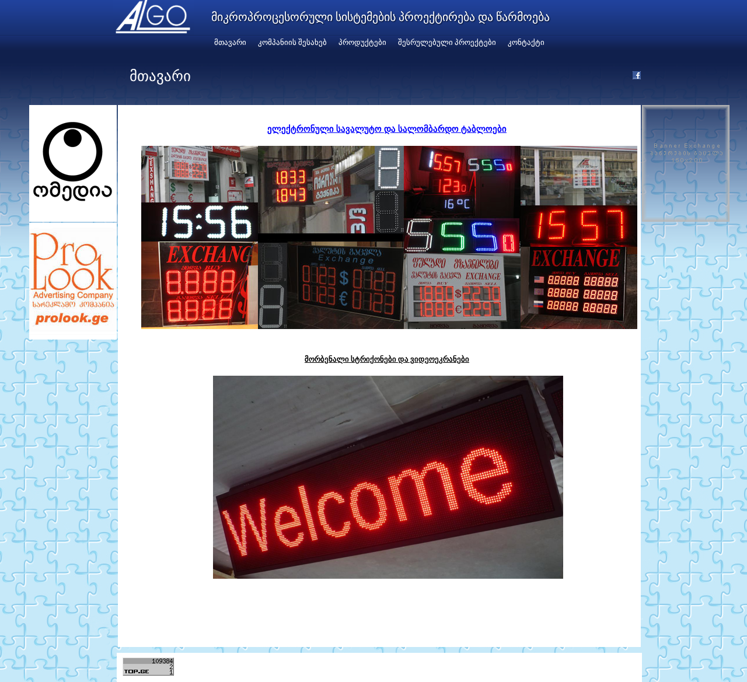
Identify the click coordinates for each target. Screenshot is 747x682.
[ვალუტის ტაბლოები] (389, 326)
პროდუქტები (362, 42)
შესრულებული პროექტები (447, 42)
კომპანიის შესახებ (292, 42)
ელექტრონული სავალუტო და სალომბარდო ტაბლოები (387, 128)
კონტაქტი (526, 42)
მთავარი (230, 42)
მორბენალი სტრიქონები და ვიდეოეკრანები (387, 359)
